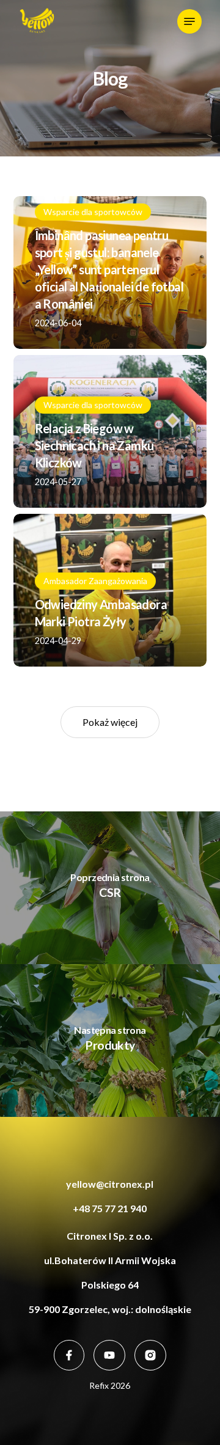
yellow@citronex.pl (109, 1184)
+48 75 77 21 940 (110, 1208)
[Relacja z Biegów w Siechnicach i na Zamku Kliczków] (110, 431)
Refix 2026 (109, 1385)
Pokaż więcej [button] (110, 722)
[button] (189, 21)
